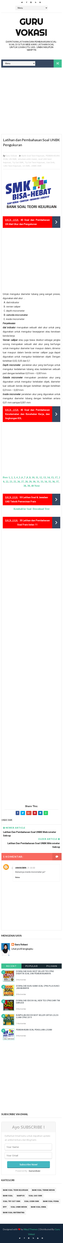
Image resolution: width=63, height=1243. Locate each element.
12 (40, 477)
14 (48, 477)
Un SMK (26, 166)
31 (38, 481)
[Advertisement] (31, 101)
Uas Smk (50, 162)
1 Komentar (21, 1024)
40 (32, 485)
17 (56, 477)
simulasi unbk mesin (27, 159)
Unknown (20, 868)
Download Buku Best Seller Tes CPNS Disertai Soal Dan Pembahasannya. (35, 972)
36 (53, 481)
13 (44, 477)
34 (45, 481)
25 (14, 481)
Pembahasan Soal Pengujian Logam (34, 1030)
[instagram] (31, 2)
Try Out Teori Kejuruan (35, 162)
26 (18, 481)
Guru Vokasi (21, 944)
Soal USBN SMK (31, 1201)
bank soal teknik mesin (43, 1190)
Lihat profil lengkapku (22, 949)
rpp (5, 1207)
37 (57, 481)
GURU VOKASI (31, 27)
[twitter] (22, 2)
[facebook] (26, 2)
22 (7, 481)
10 (33, 477)
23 (11, 481)
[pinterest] (40, 2)
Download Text (41, 509)
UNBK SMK (36, 166)
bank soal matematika (13, 1213)
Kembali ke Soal (22, 509)
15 (52, 477)
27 (22, 481)
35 (49, 481)
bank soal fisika (51, 1201)
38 (24, 485)
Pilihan (51, 966)
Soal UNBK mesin (19, 1207)
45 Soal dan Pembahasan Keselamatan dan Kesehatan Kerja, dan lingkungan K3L (27, 414)
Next (37, 485)
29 (30, 481)
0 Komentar (21, 980)
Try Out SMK (18, 162)
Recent (11, 966)
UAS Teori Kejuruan (12, 166)
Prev (5, 477)
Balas (17, 877)
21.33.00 (31, 868)
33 (42, 481)
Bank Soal (8, 1196)
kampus (21, 1196)
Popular (31, 966)
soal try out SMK (11, 1201)
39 (28, 485)
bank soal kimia (38, 1207)
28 (26, 481)
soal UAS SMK (35, 1196)
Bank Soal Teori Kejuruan (32, 156)
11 (37, 477)
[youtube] (37, 1238)
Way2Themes (31, 1229)
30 (34, 481)
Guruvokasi (34, 1170)
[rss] (35, 2)
